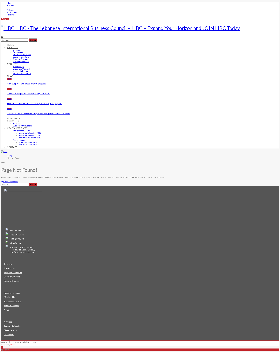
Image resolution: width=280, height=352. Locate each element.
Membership (18, 66)
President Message (21, 61)
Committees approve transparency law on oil (28, 93)
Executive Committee (22, 54)
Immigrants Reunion (12, 326)
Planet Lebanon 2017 (28, 142)
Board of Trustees (20, 59)
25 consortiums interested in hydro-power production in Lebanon (38, 113)
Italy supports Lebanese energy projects (26, 83)
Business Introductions (22, 126)
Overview (17, 50)
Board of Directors (21, 57)
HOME (10, 44)
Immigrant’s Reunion (21, 131)
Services (16, 123)
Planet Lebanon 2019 (28, 145)
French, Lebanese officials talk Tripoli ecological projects (34, 103)
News (10, 76)
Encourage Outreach (21, 69)
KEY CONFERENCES (17, 128)
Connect (12, 64)
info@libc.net (15, 243)
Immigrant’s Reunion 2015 (30, 138)
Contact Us (14, 147)
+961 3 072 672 (17, 239)
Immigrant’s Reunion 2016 (30, 135)
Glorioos (13, 345)
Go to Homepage (10, 181)
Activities (13, 121)
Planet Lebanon (19, 140)
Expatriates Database (22, 73)
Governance (18, 52)
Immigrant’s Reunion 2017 (30, 133)
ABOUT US (12, 47)
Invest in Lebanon (20, 71)
